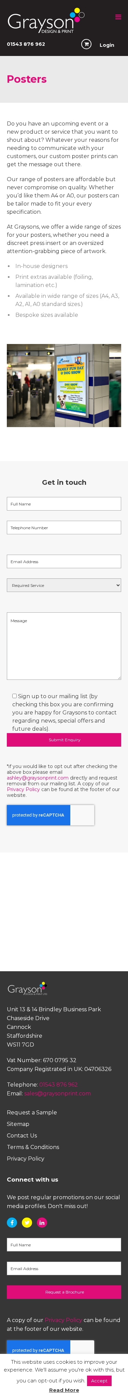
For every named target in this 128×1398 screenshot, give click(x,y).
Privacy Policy (23, 789)
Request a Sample (32, 1112)
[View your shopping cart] (86, 44)
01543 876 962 (26, 44)
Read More (64, 1390)
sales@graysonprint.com (57, 1093)
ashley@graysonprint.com (38, 778)
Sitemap (18, 1124)
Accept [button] (99, 1380)
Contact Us (22, 1135)
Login (107, 45)
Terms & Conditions (33, 1147)
